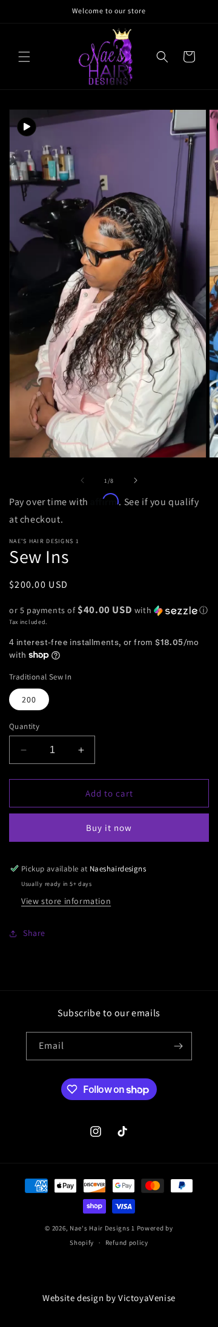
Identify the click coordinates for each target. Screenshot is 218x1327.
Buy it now (109, 827)
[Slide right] (135, 480)
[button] (24, 56)
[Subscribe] (178, 1046)
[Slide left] (82, 480)
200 (29, 699)
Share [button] (34, 933)
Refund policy (126, 1242)
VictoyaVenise (147, 1297)
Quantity (24, 726)
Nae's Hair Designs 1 (102, 1228)
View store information (66, 901)
